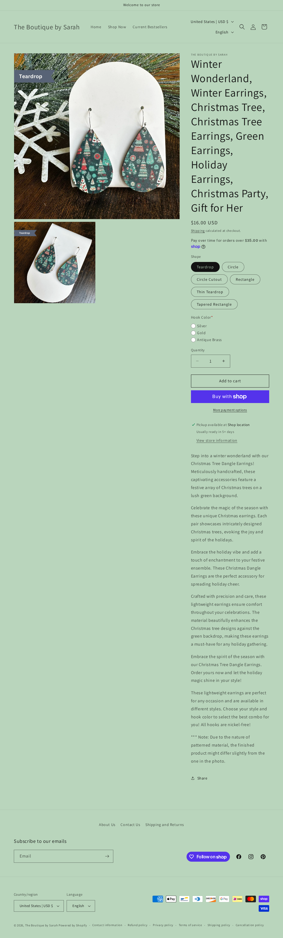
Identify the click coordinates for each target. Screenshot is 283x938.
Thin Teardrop (210, 291)
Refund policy (137, 925)
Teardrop (205, 266)
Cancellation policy (250, 925)
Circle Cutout (209, 279)
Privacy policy (163, 925)
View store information (216, 440)
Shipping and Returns (164, 824)
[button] (242, 27)
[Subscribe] (107, 856)
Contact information (107, 925)
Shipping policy (219, 925)
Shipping (198, 230)
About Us (107, 824)
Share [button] (202, 778)
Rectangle (245, 279)
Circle (233, 266)
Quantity (198, 350)
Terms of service (190, 925)
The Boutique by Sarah (41, 925)
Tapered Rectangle (214, 304)
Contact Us (130, 824)
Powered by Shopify (73, 925)
